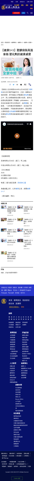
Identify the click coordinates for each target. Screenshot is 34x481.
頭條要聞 (11, 322)
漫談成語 (12, 375)
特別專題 (17, 413)
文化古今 (12, 380)
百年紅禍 (16, 432)
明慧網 (4, 466)
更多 (29, 466)
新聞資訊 (17, 300)
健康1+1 (20, 42)
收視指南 (19, 453)
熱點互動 (24, 337)
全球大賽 (18, 327)
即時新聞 (24, 322)
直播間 (18, 303)
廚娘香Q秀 (18, 403)
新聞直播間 (16, 13)
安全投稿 (11, 455)
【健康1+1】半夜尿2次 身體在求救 (12, 231)
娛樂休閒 (18, 385)
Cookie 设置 (17, 478)
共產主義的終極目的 (19, 423)
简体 (31, 1)
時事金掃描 (25, 340)
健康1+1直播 (27, 42)
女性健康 (12, 111)
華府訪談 (12, 349)
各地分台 (22, 1)
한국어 (23, 293)
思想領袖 (24, 344)
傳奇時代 (16, 418)
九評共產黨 (17, 427)
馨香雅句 (12, 373)
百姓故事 (16, 439)
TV (23, 13)
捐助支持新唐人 (14, 307)
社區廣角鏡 (13, 353)
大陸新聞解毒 (26, 358)
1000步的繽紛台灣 (20, 407)
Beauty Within (19, 399)
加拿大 (15, 287)
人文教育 (13, 363)
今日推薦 (11, 324)
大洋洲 (25, 287)
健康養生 (14, 42)
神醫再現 (23, 375)
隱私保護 (26, 453)
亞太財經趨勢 (14, 356)
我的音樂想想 (19, 410)
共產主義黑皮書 (18, 437)
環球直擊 (12, 337)
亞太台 (15, 290)
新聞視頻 (13, 332)
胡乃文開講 (24, 370)
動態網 (10, 466)
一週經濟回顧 (14, 351)
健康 (17, 189)
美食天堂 (17, 394)
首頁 (2, 42)
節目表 (11, 303)
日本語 (17, 293)
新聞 (10, 313)
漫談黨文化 (17, 441)
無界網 (16, 466)
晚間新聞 (12, 342)
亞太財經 (12, 358)
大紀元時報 (21, 461)
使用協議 (4, 455)
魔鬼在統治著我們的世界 (21, 425)
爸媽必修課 (13, 377)
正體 (28, 1)
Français (4, 293)
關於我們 (12, 453)
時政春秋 (24, 342)
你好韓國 (17, 392)
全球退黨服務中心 (21, 464)
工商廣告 (16, 446)
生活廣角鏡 (18, 387)
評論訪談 (25, 332)
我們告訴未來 (17, 416)
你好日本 (17, 390)
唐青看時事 (25, 351)
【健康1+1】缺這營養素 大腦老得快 (28, 209)
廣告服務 (18, 455)
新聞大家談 (25, 335)
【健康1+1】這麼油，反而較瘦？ (28, 221)
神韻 (12, 1)
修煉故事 (16, 443)
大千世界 (17, 401)
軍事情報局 (25, 349)
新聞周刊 (12, 346)
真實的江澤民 (17, 430)
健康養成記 (24, 373)
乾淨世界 (4, 464)
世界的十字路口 (26, 353)
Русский (11, 293)
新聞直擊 (12, 344)
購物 (22, 307)
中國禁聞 (12, 340)
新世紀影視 (23, 466)
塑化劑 (26, 95)
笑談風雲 (12, 368)
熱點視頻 (18, 322)
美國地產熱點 (13, 382)
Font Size (25, 84)
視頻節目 (7, 42)
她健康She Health (26, 368)
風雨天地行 (17, 434)
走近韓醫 (23, 377)
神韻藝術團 (13, 461)
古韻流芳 (12, 370)
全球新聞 (12, 335)
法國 (5, 290)
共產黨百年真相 (18, 420)
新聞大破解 (25, 346)
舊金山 (10, 290)
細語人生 (24, 360)
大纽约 (10, 287)
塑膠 (25, 103)
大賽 (16, 1)
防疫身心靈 (22, 183)
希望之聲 (11, 464)
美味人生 (17, 397)
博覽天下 (18, 324)
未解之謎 (12, 366)
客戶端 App (5, 458)
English (28, 290)
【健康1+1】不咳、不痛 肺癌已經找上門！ (28, 231)
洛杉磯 (20, 287)
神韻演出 (11, 327)
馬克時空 (24, 356)
